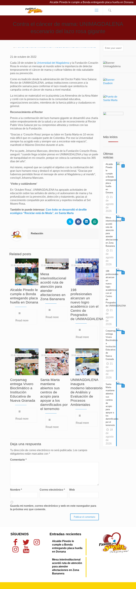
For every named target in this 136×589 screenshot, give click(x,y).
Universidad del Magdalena (53, 62)
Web (72, 489)
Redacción (37, 233)
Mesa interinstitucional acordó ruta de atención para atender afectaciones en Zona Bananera (53, 286)
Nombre (16, 489)
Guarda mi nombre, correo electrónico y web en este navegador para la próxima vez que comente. (53, 507)
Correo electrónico (52, 489)
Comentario (18, 459)
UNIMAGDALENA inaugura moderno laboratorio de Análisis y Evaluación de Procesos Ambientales (86, 392)
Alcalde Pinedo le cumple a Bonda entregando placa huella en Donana (83, 2)
